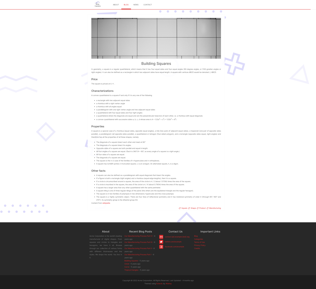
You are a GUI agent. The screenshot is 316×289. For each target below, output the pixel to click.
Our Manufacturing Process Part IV (138, 236)
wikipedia (106, 203)
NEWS (135, 5)
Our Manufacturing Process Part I (137, 254)
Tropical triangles (131, 270)
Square (184, 208)
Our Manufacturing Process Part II (138, 248)
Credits (197, 248)
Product (202, 208)
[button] (312, 285)
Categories (198, 239)
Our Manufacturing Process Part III (138, 242)
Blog (196, 236)
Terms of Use (199, 242)
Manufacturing (215, 208)
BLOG (126, 5)
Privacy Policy (200, 245)
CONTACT (147, 5)
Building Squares (131, 261)
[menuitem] (115, 4)
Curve (126, 267)
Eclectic (159, 283)
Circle (126, 264)
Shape (193, 208)
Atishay (169, 283)
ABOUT (116, 5)
